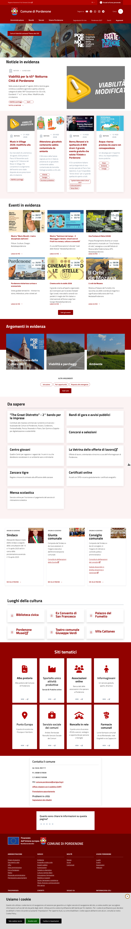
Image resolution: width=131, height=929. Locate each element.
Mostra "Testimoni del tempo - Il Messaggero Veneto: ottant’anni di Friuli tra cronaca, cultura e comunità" (65, 239)
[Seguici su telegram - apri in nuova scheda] (102, 11)
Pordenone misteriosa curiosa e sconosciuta (24, 284)
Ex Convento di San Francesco (66, 614)
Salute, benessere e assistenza (47, 880)
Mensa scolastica (22, 492)
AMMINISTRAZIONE (15, 854)
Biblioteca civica (27, 614)
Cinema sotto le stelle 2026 (61, 283)
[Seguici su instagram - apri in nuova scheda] (98, 11)
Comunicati (70, 865)
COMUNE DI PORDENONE (65, 843)
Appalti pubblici (42, 865)
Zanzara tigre (19, 472)
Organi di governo (14, 860)
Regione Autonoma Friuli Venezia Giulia (19, 2)
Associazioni (100, 865)
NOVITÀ (69, 854)
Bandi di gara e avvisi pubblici (89, 414)
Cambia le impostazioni (51, 921)
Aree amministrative (15, 867)
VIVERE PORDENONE (103, 854)
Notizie (69, 860)
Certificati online (80, 472)
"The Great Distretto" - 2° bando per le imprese (35, 416)
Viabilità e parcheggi (16, 102)
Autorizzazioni (42, 867)
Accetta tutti (32, 921)
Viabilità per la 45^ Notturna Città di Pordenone (28, 78)
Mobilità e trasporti (43, 878)
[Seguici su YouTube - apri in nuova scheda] (86, 11)
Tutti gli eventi (65, 312)
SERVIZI (40, 854)
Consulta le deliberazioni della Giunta (57, 561)
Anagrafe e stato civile (45, 862)
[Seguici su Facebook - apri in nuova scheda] (90, 11)
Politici (10, 872)
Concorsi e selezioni (83, 432)
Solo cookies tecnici (15, 921)
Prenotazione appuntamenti (17, 878)
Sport (28, 102)
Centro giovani (20, 449)
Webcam (99, 867)
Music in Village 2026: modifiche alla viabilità (20, 145)
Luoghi (98, 860)
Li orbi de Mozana (96, 283)
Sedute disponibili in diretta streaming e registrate (96, 570)
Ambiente (40, 860)
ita (92, 2)
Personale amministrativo (16, 875)
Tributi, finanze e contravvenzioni (48, 883)
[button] (120, 11)
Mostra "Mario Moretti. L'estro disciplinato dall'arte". (23, 237)
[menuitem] (17, 20)
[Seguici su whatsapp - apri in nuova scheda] (94, 11)
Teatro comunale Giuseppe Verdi (67, 631)
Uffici (9, 865)
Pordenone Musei (24, 631)
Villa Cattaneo (105, 631)
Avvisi (69, 862)
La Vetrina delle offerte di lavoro (91, 449)
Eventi (98, 862)
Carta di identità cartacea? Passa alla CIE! (24, 33)
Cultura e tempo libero (44, 872)
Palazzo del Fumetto (103, 614)
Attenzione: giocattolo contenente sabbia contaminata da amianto (51, 146)
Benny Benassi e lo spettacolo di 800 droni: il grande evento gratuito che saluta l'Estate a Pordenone (79, 149)
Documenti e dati (13, 862)
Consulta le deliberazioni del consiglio (98, 561)
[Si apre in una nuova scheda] (86, 40)
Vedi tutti (65, 390)
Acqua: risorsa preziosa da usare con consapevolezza (110, 145)
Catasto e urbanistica (44, 870)
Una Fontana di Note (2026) (100, 236)
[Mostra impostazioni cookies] (129, 464)
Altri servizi (41, 885)
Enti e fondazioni (13, 870)
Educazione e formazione (45, 875)
